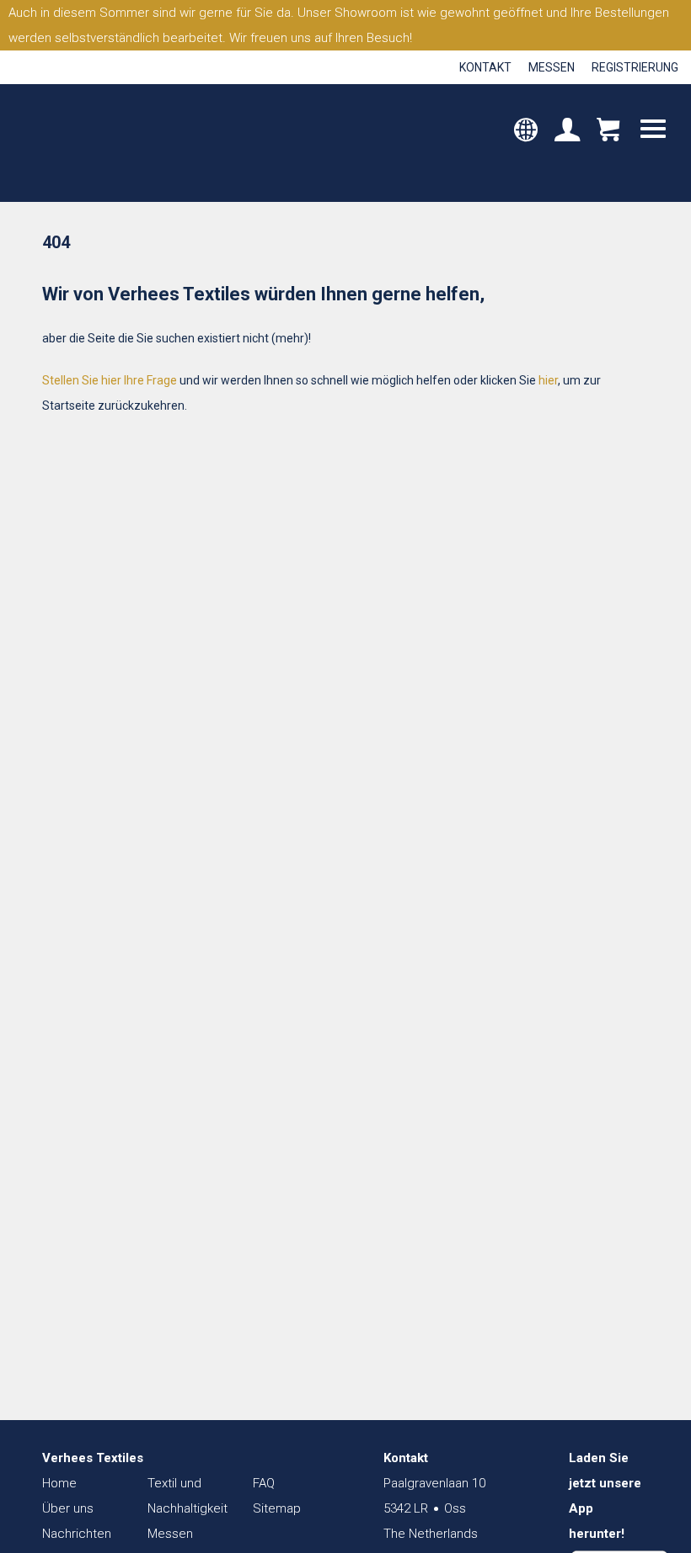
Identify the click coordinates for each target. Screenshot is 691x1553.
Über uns (68, 1508)
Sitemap (277, 1508)
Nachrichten (76, 1533)
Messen (551, 67)
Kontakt (485, 67)
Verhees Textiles (91, 143)
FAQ (264, 1483)
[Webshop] (608, 131)
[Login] (567, 131)
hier (548, 380)
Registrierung (635, 67)
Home (59, 1483)
